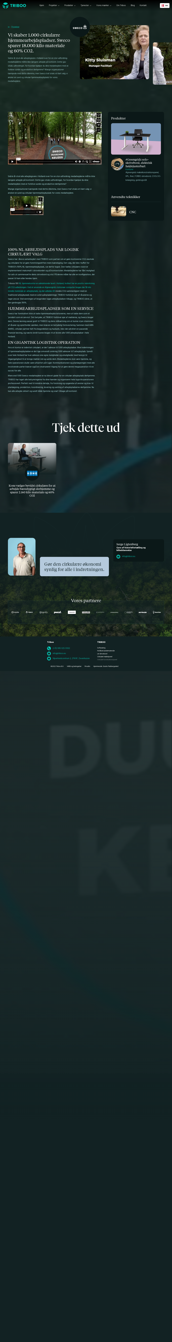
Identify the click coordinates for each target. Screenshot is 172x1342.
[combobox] (164, 5)
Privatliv (87, 666)
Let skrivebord (102, 654)
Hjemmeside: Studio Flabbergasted (105, 666)
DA (166, 5)
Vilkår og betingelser (74, 666)
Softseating (101, 648)
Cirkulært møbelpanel (104, 656)
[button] (54, 5)
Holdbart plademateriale (106, 651)
